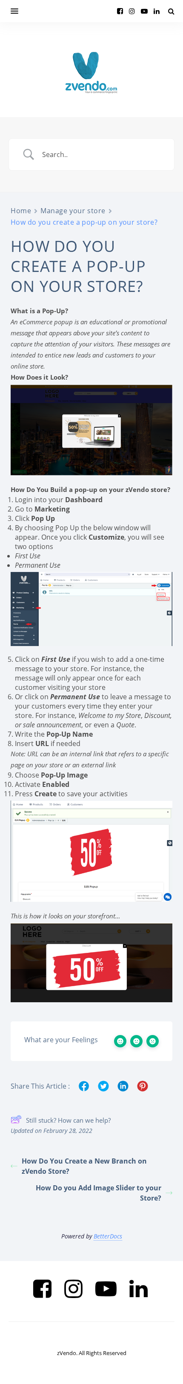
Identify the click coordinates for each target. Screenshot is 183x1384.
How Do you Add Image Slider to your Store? (98, 1193)
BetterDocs (108, 1236)
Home (21, 210)
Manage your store (73, 210)
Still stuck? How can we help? (68, 1120)
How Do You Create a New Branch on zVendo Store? (84, 1166)
